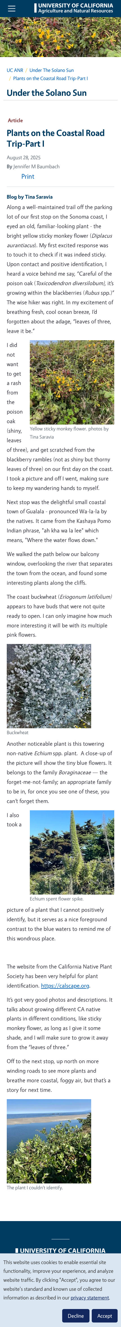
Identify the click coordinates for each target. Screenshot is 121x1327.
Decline (76, 1315)
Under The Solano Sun (52, 70)
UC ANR (15, 70)
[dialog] (60, 1290)
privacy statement (90, 1297)
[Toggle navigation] (11, 9)
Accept (104, 1315)
